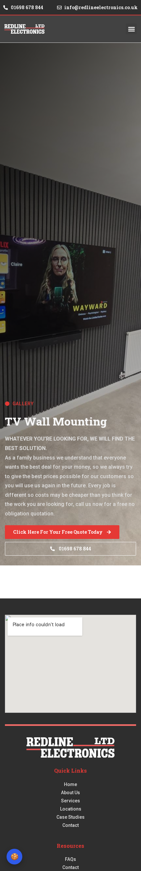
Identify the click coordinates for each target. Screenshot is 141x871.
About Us (70, 792)
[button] (131, 29)
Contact (70, 825)
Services (70, 800)
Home (70, 784)
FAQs (70, 859)
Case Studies (70, 817)
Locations (70, 809)
